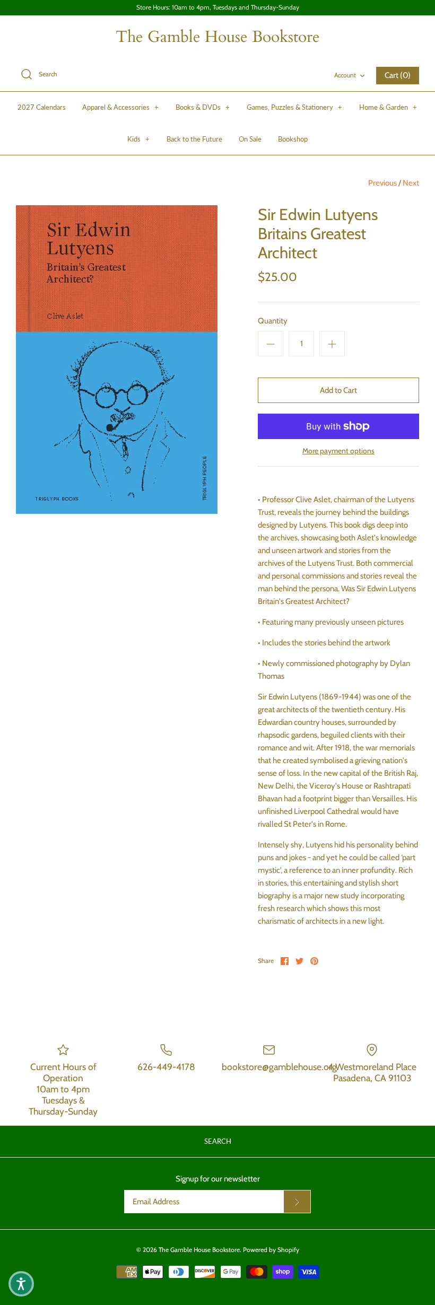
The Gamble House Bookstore (199, 1250)
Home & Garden (388, 107)
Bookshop (293, 139)
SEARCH (217, 1141)
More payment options (338, 451)
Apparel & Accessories (120, 107)
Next (411, 183)
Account (345, 75)
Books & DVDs (203, 107)
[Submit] (297, 1201)
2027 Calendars (42, 107)
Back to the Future (194, 139)
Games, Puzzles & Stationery (294, 107)
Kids (138, 139)
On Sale (250, 139)
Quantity (273, 321)
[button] (21, 1284)
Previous (382, 183)
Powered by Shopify (271, 1250)
